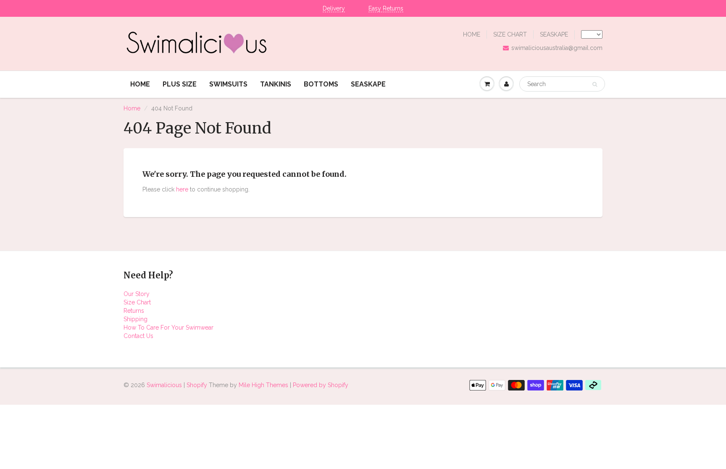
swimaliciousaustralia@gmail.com (556, 48)
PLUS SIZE (180, 84)
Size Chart (137, 302)
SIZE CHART (510, 34)
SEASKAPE (554, 34)
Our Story (137, 294)
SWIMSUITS (228, 84)
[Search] (594, 84)
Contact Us (138, 336)
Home (132, 108)
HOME (471, 34)
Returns (134, 310)
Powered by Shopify (320, 385)
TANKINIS (275, 84)
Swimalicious (164, 385)
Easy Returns (385, 8)
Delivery (334, 8)
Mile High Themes (263, 385)
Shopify (197, 385)
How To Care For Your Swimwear (168, 327)
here (182, 189)
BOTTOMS (321, 84)
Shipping (135, 319)
